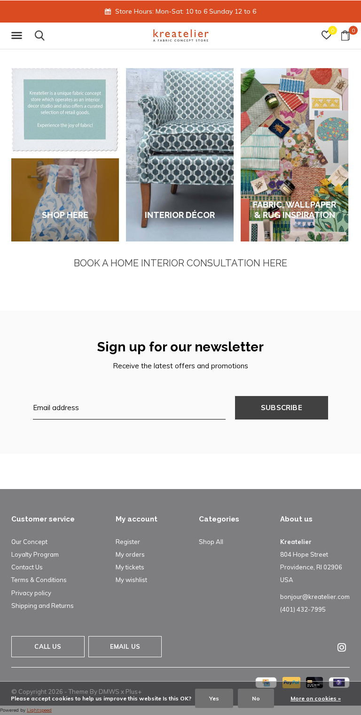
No (256, 698)
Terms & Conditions (39, 579)
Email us (125, 646)
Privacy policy (31, 593)
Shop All (211, 541)
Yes (214, 698)
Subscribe (281, 407)
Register (128, 541)
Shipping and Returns (42, 605)
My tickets (130, 567)
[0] (345, 35)
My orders (130, 554)
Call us (47, 646)
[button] (18, 35)
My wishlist (131, 579)
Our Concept (29, 541)
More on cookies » (315, 698)
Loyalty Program (35, 554)
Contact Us (27, 567)
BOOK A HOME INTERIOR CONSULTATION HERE (180, 263)
